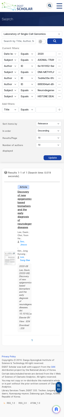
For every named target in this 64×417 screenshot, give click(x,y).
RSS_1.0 (11, 403)
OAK (53, 367)
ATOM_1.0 (35, 403)
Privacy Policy (9, 356)
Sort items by (10, 124)
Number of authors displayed (13, 148)
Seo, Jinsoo (23, 243)
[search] (54, 41)
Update (53, 157)
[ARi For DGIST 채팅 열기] (56, 409)
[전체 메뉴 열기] (59, 5)
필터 (59, 389)
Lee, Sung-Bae (25, 259)
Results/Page (10, 138)
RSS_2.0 (23, 403)
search (49, 5)
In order (7, 131)
